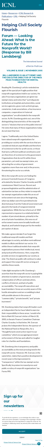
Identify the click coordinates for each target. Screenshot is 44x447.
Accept (22, 431)
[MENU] (40, 5)
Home (4, 13)
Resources (12, 13)
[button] (41, 413)
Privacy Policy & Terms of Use (12, 442)
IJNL (15, 16)
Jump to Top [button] (39, 442)
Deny (22, 437)
